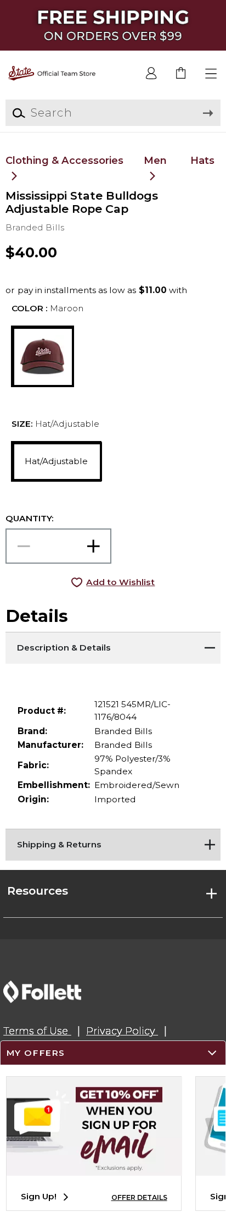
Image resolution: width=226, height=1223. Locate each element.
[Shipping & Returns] (112, 842)
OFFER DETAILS (139, 1197)
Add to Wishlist (120, 582)
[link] (181, 74)
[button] (211, 74)
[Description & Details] (112, 645)
